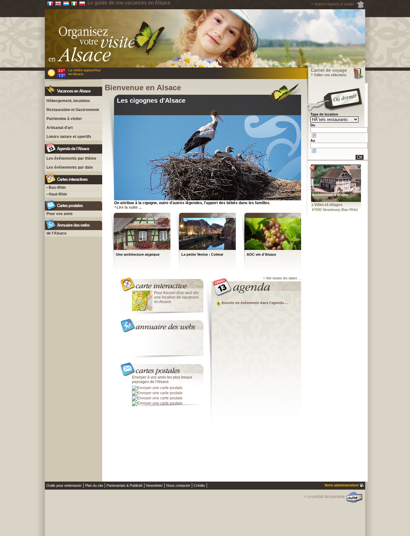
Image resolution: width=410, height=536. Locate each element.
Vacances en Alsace (73, 91)
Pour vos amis (59, 214)
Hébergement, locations (68, 101)
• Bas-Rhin (56, 187)
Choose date (313, 135)
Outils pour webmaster (64, 485)
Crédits (199, 485)
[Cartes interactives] (161, 282)
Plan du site (94, 485)
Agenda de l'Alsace (73, 148)
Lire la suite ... (129, 207)
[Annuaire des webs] (161, 323)
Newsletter (154, 485)
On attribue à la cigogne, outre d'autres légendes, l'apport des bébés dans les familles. (192, 203)
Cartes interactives (72, 179)
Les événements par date (69, 167)
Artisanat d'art (59, 127)
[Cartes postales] (161, 367)
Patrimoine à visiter (64, 118)
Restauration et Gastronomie (72, 110)
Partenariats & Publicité (125, 485)
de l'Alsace (56, 233)
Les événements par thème (71, 158)
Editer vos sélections (330, 75)
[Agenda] (253, 286)
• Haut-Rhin (56, 194)
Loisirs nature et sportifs (68, 136)
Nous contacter (178, 485)
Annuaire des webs (73, 225)
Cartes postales (70, 205)
